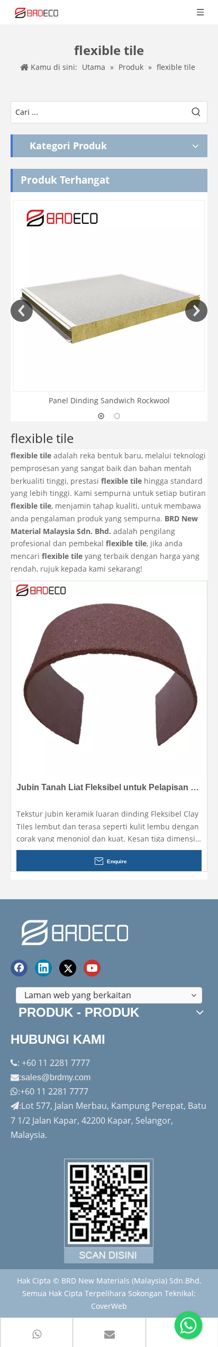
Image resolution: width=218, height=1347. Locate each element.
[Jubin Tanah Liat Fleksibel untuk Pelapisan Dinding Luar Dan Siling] (109, 678)
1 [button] (101, 416)
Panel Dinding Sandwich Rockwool (109, 400)
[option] (109, 303)
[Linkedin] (43, 968)
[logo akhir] (76, 930)
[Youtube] (92, 968)
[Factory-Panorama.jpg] (109, 1211)
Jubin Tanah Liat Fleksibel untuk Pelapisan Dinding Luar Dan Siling (109, 787)
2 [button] (117, 416)
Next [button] (196, 311)
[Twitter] (67, 968)
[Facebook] (19, 968)
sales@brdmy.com (55, 1077)
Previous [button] (22, 311)
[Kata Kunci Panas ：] (196, 112)
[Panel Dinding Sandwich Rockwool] (109, 296)
